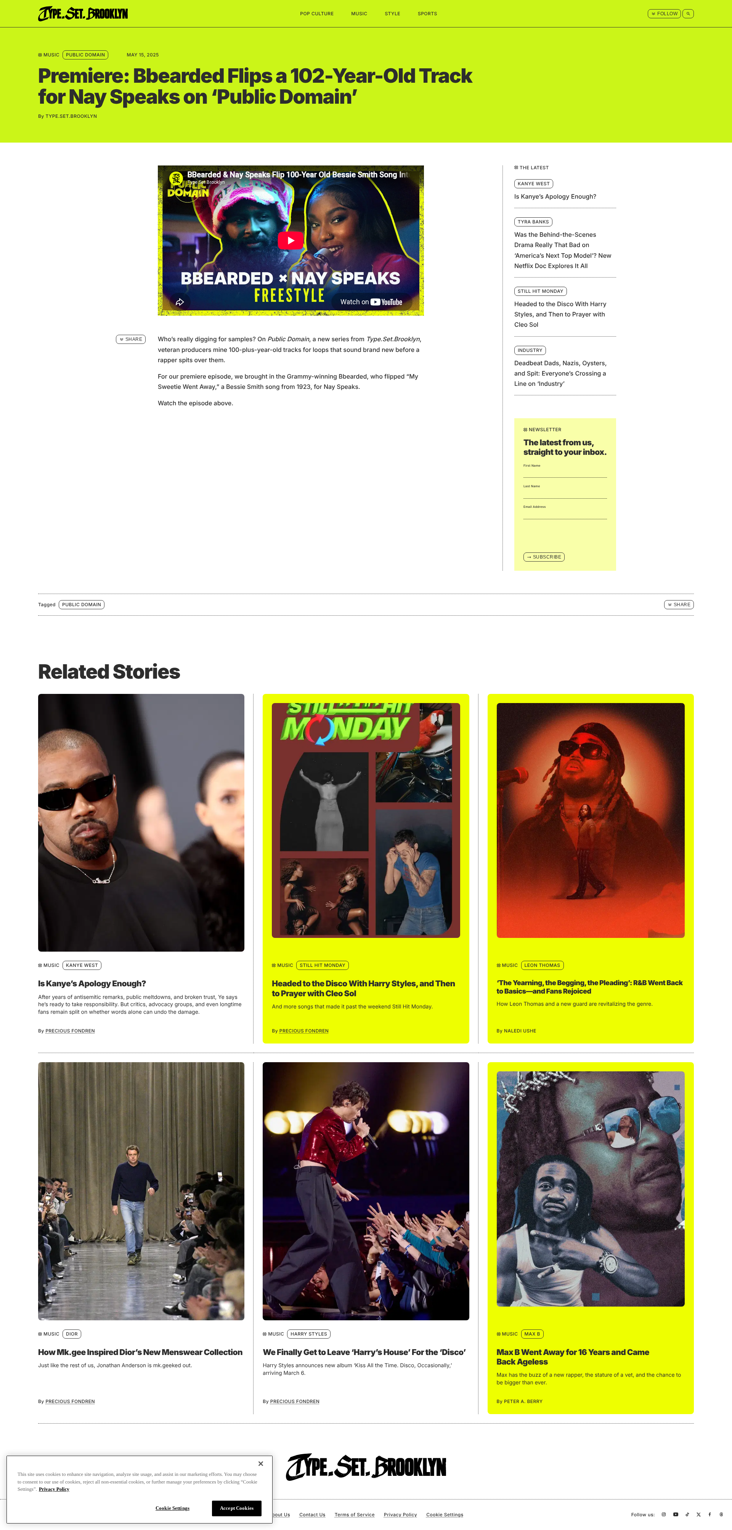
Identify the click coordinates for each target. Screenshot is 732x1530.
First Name (532, 465)
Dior (72, 1334)
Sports (427, 13)
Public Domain (85, 55)
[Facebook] (710, 1514)
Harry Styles (309, 1334)
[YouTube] (676, 1514)
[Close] (260, 1463)
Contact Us (312, 1514)
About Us (279, 1514)
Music (359, 13)
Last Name (531, 486)
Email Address (534, 507)
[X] (699, 1514)
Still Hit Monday (322, 965)
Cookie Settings (172, 1508)
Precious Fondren (70, 1031)
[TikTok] (687, 1514)
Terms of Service (355, 1514)
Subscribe (547, 557)
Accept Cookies (237, 1508)
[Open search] (688, 13)
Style (392, 13)
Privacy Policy (400, 1514)
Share (133, 339)
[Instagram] (664, 1514)
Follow (667, 13)
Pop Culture (317, 13)
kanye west (82, 965)
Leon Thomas (542, 965)
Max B (532, 1334)
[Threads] (721, 1514)
